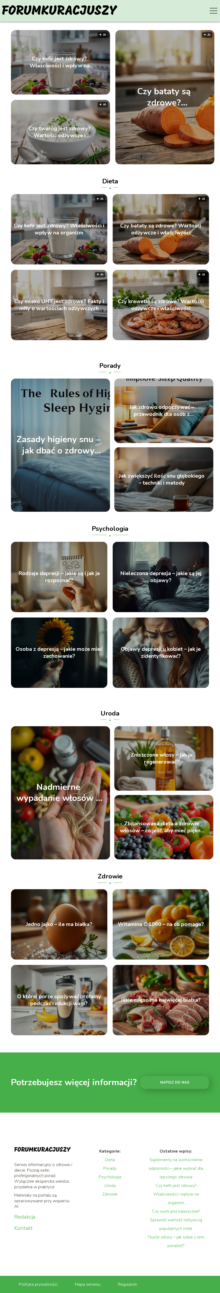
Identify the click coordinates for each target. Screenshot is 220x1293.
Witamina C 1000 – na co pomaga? (161, 924)
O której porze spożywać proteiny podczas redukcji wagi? (59, 1000)
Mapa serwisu (88, 1284)
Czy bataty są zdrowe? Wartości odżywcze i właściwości (164, 97)
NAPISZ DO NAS (174, 1082)
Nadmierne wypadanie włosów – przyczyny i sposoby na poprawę (58, 793)
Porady (110, 365)
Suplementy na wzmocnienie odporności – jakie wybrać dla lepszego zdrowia (176, 1168)
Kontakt (23, 1228)
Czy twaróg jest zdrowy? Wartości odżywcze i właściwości (59, 132)
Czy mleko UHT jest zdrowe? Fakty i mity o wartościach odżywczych (59, 305)
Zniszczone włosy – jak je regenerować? (162, 758)
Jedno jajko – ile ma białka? (59, 924)
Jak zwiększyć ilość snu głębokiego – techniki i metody (161, 479)
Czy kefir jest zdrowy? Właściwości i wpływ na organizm (60, 62)
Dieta (110, 181)
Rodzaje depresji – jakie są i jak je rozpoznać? (59, 577)
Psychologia (110, 528)
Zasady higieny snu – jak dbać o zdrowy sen (58, 445)
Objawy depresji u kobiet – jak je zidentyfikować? (161, 653)
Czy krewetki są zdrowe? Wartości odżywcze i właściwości (161, 305)
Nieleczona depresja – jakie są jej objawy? (160, 577)
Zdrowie (110, 876)
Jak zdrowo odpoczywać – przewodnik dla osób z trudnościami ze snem (161, 411)
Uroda (110, 713)
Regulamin (127, 1284)
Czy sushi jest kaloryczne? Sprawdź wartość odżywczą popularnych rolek (176, 1220)
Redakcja (24, 1217)
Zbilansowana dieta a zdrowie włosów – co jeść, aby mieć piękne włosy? (161, 827)
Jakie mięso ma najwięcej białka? (161, 1000)
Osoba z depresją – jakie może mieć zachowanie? (59, 653)
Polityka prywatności (38, 1284)
